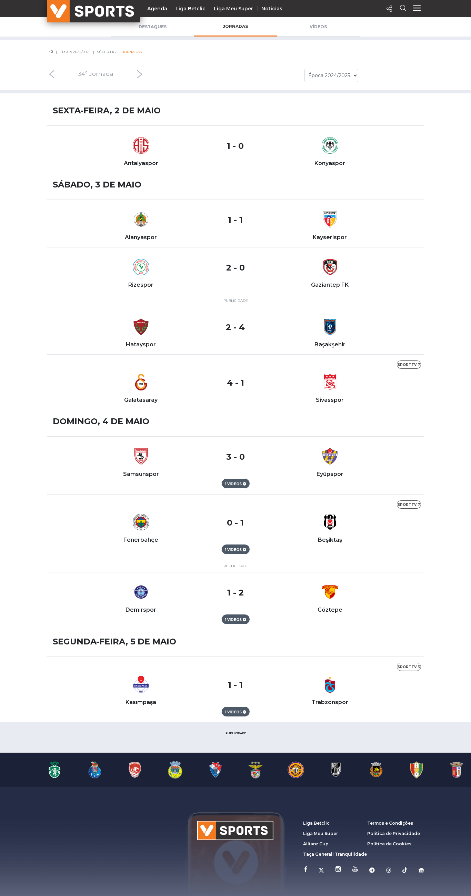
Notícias (271, 9)
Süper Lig (106, 52)
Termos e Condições (390, 823)
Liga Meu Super (233, 9)
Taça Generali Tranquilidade (335, 854)
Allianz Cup (316, 843)
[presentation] (51, 74)
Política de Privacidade (393, 833)
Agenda (157, 9)
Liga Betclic (191, 9)
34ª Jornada (95, 74)
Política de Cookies (389, 843)
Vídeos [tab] (318, 26)
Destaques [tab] (153, 26)
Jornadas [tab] (235, 26)
